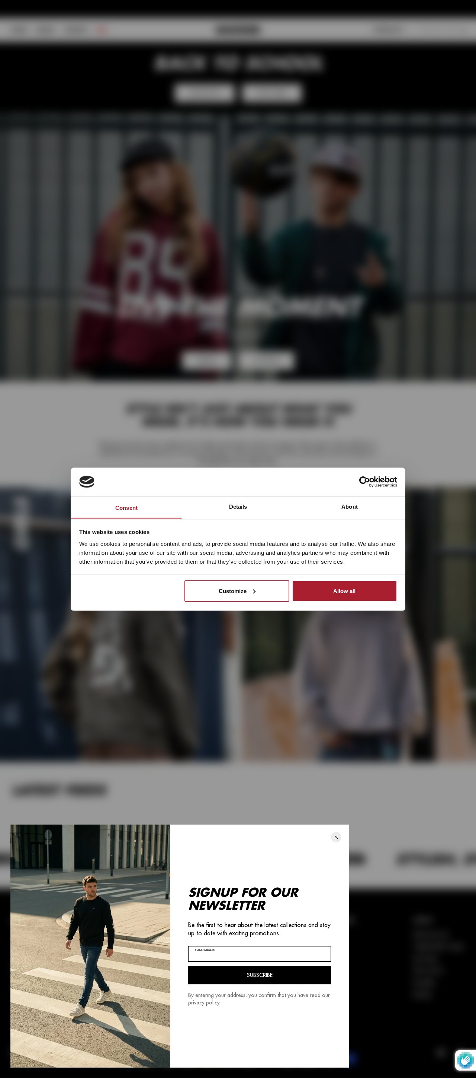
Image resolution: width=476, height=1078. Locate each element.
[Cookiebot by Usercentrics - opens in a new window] (364, 481)
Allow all (344, 590)
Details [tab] (238, 506)
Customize (233, 590)
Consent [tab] (126, 507)
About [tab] (349, 506)
